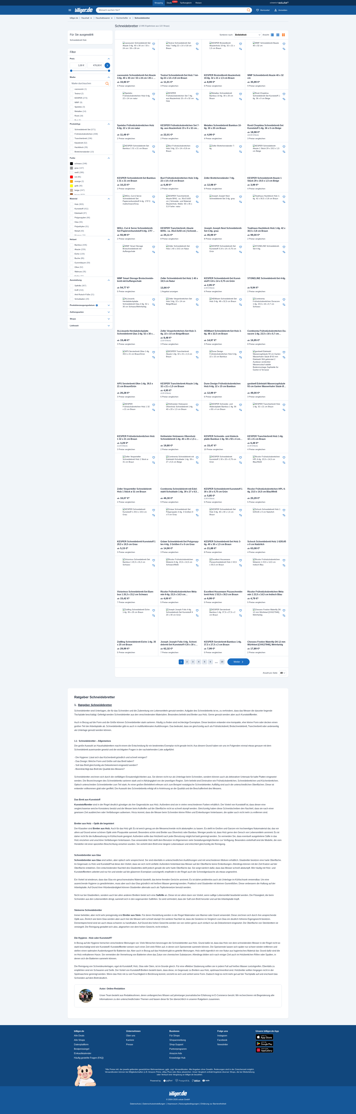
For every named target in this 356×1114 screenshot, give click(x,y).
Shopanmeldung (177, 1040)
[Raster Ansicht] (278, 35)
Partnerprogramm (178, 1049)
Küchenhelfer (122, 18)
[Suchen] (248, 10)
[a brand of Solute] (279, 3)
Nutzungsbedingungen (189, 1104)
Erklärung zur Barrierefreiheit (213, 1104)
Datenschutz (135, 1104)
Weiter (237, 662)
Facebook (222, 1040)
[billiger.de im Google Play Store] (267, 1043)
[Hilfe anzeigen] (96, 305)
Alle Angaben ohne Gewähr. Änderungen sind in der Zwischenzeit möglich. (221, 1069)
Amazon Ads (175, 1053)
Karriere (130, 1040)
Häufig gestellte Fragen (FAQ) (88, 1058)
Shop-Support (176, 1044)
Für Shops (174, 1035)
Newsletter (222, 1044)
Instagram (222, 1035)
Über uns (130, 1035)
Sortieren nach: (226, 35)
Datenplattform (81, 1044)
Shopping (158, 3)
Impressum (172, 1104)
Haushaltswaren (103, 18)
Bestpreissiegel (81, 1049)
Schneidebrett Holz (78, 40)
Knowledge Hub (177, 1058)
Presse (129, 1044)
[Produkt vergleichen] (153, 49)
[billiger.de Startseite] (84, 10)
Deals (172, 2)
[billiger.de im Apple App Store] (267, 1037)
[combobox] (174, 10)
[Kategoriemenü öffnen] (70, 10)
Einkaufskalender (82, 1053)
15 (222, 662)
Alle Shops (79, 1040)
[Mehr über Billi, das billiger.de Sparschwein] (87, 1075)
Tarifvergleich (186, 3)
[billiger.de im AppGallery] (267, 1050)
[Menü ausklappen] (91, 18)
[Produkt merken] (153, 44)
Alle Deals (79, 1035)
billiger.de (74, 18)
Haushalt (85, 18)
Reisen (199, 3)
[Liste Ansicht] (272, 35)
